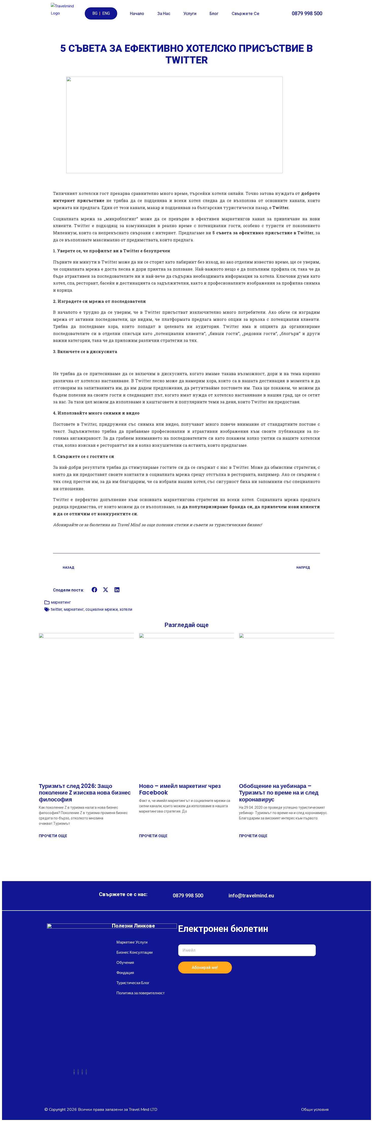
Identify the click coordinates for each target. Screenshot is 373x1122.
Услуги (189, 13)
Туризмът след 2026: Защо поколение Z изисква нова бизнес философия (85, 792)
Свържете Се (245, 13)
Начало (137, 13)
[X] (78, 1072)
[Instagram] (86, 1072)
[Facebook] (74, 1072)
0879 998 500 (307, 13)
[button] (94, 590)
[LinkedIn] (82, 1072)
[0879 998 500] (286, 13)
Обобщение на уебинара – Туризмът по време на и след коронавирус (278, 792)
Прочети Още (53, 836)
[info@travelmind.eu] (220, 895)
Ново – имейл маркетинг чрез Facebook (180, 789)
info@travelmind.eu (251, 896)
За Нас (163, 13)
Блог (214, 13)
